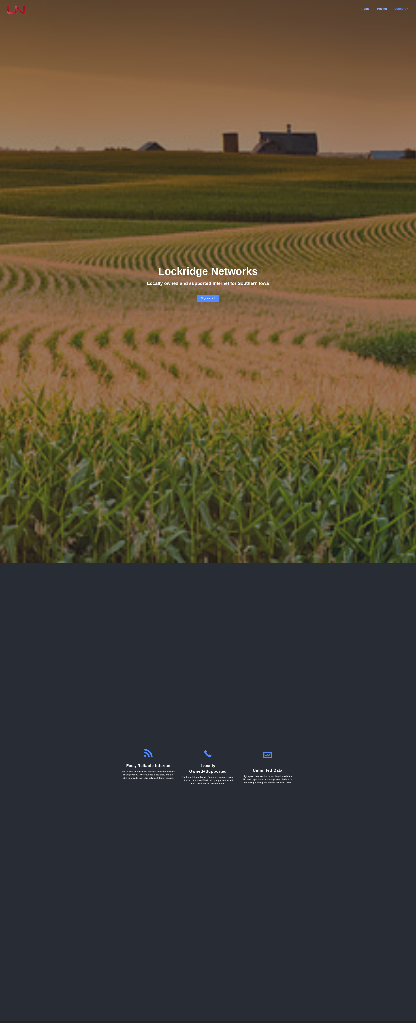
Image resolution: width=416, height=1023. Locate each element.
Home (365, 8)
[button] (208, 298)
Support (400, 8)
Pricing (382, 8)
